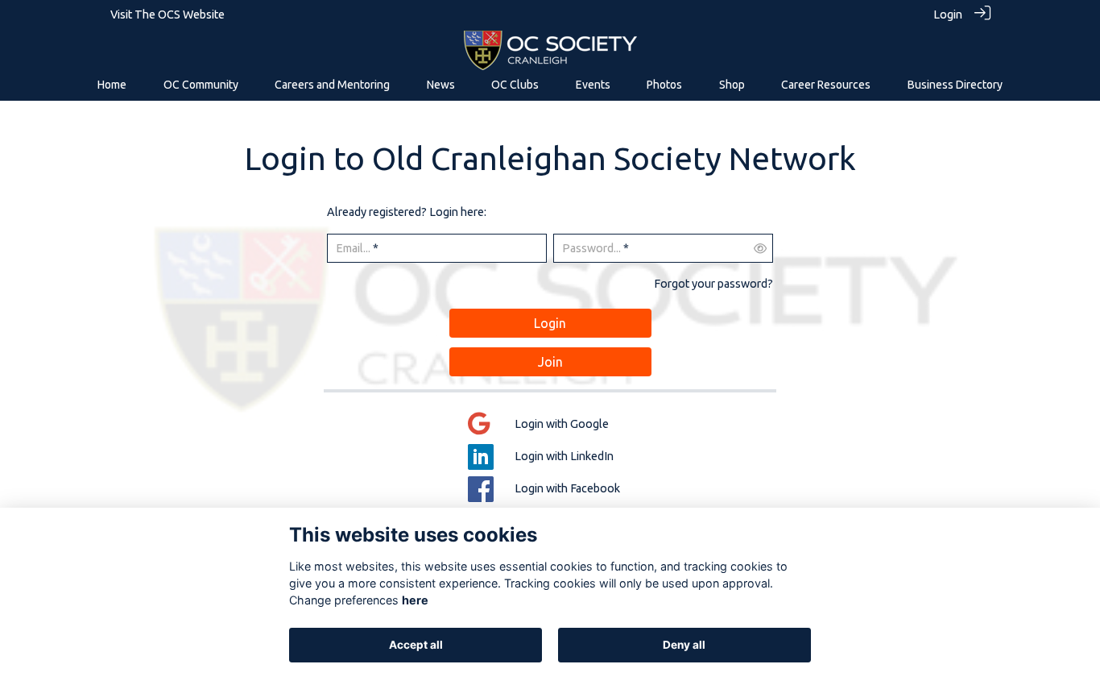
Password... (591, 248)
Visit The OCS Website (167, 14)
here (415, 600)
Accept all (416, 644)
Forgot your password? (713, 283)
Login (947, 14)
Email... (353, 248)
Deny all (684, 644)
